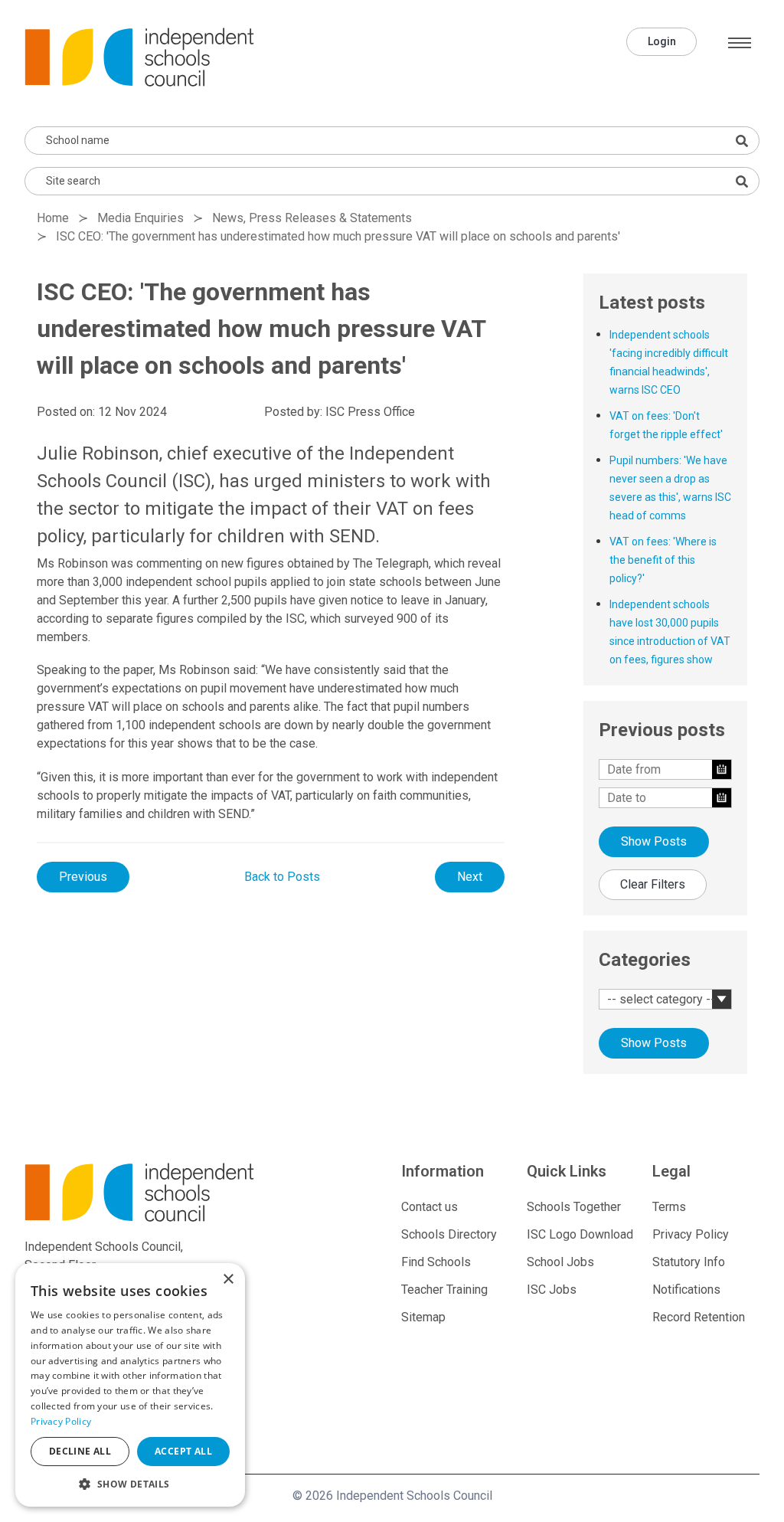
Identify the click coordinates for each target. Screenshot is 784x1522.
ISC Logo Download (580, 1234)
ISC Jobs (552, 1289)
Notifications (686, 1289)
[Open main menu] (739, 43)
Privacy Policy (690, 1234)
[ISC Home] (139, 56)
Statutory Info (688, 1262)
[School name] (742, 141)
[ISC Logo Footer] (140, 1192)
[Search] (742, 181)
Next (469, 876)
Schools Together (574, 1207)
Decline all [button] (80, 1451)
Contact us (429, 1207)
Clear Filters (652, 884)
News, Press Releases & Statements (312, 218)
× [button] (228, 1279)
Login (662, 41)
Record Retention (698, 1317)
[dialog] (130, 1385)
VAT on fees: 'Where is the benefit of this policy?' (663, 559)
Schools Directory (449, 1234)
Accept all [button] (183, 1451)
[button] (130, 1483)
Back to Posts (282, 876)
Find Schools (436, 1262)
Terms (669, 1207)
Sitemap (423, 1317)
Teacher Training (444, 1289)
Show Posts (654, 841)
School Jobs (560, 1262)
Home (53, 218)
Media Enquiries (140, 218)
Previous (83, 876)
